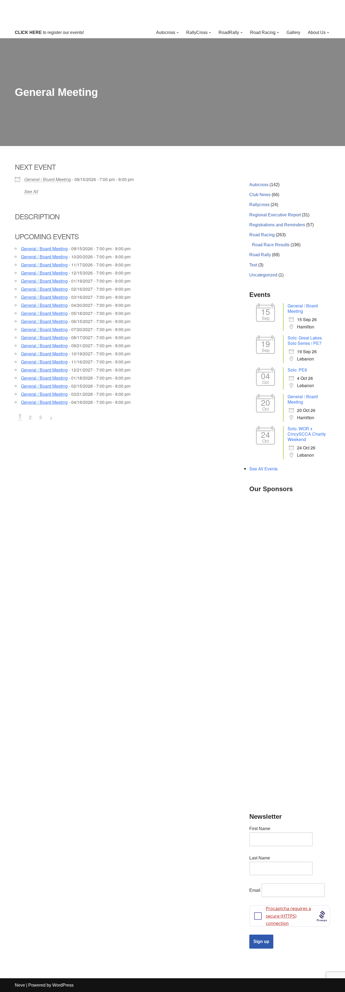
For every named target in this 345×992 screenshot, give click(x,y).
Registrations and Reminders (277, 225)
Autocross (258, 184)
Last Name (259, 858)
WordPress (63, 985)
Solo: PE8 (297, 370)
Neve (20, 985)
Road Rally (260, 254)
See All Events (263, 469)
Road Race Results (270, 244)
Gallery (293, 32)
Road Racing (262, 235)
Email (254, 890)
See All (31, 191)
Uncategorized (263, 275)
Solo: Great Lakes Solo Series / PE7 (305, 340)
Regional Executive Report (275, 215)
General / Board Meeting (47, 179)
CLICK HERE (28, 32)
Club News (260, 194)
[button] (178, 33)
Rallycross (259, 204)
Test (253, 265)
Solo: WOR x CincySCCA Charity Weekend (307, 433)
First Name (259, 828)
